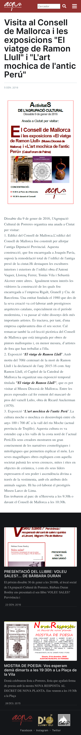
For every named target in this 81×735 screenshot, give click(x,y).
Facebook (26, 730)
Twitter (56, 730)
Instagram (42, 730)
